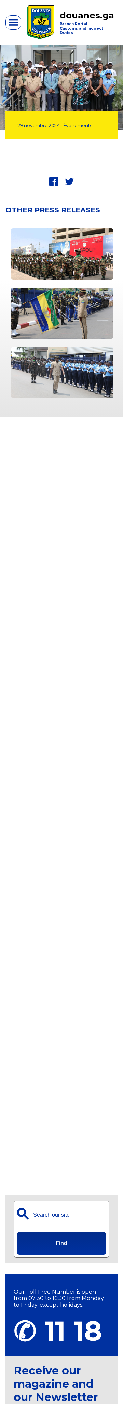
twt (69, 181)
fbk (53, 181)
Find (61, 1243)
